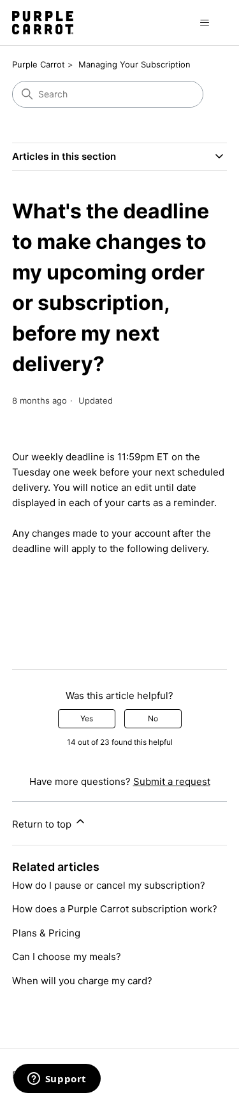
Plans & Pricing (46, 933)
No (153, 718)
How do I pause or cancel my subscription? (108, 885)
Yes (86, 718)
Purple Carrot (38, 64)
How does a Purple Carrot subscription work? (114, 909)
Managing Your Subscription (134, 64)
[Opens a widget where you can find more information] (57, 1080)
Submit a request (171, 781)
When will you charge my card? (82, 981)
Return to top (43, 824)
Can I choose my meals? (66, 956)
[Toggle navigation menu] (204, 23)
